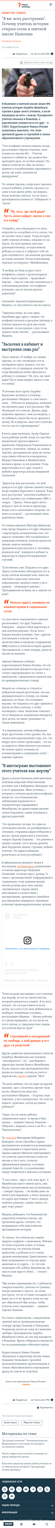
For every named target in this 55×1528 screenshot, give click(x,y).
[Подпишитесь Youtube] (26, 1489)
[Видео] (34, 1524)
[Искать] (46, 1524)
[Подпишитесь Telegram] (33, 1489)
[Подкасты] (5, 1496)
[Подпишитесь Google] (5, 1489)
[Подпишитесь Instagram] (40, 1489)
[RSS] (47, 1489)
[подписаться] (12, 1496)
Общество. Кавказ (14, 13)
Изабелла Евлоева (11, 41)
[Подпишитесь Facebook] (12, 1489)
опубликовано (26, 866)
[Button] (20, 54)
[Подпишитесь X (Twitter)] (19, 1489)
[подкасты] (21, 1524)
